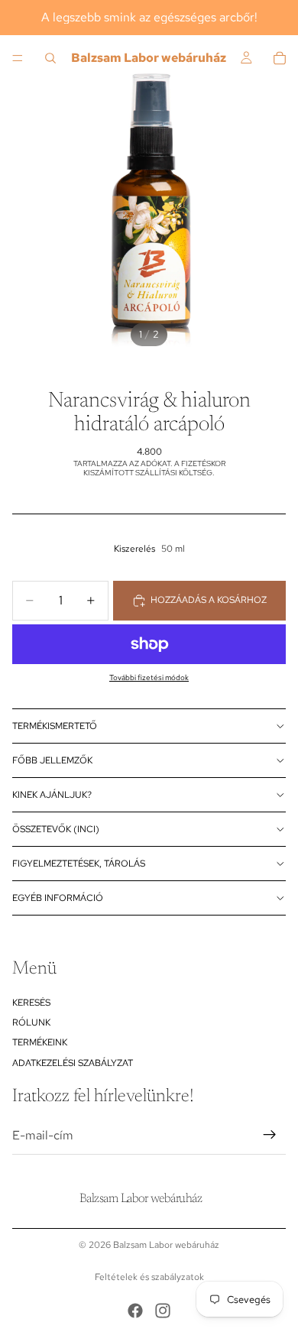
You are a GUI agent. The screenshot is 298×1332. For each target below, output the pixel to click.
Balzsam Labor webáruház (166, 1245)
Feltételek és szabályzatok (149, 1277)
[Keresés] (50, 58)
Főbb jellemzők (52, 760)
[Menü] (17, 58)
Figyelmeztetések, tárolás (78, 863)
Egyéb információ (57, 898)
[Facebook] (135, 1310)
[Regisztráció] (270, 1135)
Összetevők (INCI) (55, 829)
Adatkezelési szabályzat (72, 1063)
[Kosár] (279, 58)
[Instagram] (163, 1310)
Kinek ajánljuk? (52, 795)
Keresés (31, 1002)
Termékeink (39, 1042)
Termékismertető (54, 726)
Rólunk (31, 1022)
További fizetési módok (149, 677)
